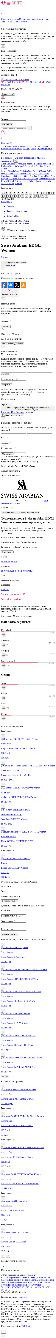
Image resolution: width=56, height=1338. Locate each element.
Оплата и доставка (27, 19)
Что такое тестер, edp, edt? (13, 594)
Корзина (5, 140)
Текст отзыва (8, 921)
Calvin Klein (29, 166)
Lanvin (48, 181)
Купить (5, 405)
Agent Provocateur (9, 164)
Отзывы (15, 19)
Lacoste (25, 181)
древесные (17, 571)
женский (5, 589)
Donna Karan (7, 173)
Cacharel (20, 166)
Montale (18, 183)
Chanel (11, 171)
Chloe (16, 171)
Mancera (5, 183)
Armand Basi (48, 164)
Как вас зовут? (8, 448)
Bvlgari (12, 166)
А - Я (10, 199)
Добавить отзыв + (9, 901)
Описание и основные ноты (13, 513)
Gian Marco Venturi (40, 173)
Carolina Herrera (43, 166)
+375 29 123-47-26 (33, 82)
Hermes (41, 176)
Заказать (6, 327)
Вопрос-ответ (44, 1282)
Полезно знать (33, 513)
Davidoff (37, 171)
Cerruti (4, 171)
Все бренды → (8, 158)
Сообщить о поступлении (12, 415)
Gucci (26, 176)
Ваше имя (6, 910)
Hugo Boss (50, 176)
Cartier (4, 169)
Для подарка (42, 146)
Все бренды (6, 201)
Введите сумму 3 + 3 (10, 916)
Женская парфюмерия (25, 158)
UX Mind (23, 1297)
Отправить (6, 385)
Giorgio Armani (8, 176)
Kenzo (4, 181)
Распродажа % (29, 148)
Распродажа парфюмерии (43, 1280)
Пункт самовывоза (17, 1285)
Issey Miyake (7, 178)
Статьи (15, 21)
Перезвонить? (8, 94)
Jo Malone (33, 178)
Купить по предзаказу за (28, 408)
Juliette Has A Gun (47, 178)
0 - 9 (4, 199)
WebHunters (26, 1326)
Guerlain (33, 176)
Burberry (5, 166)
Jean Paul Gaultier (21, 178)
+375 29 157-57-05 (12, 82)
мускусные (28, 571)
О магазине (6, 19)
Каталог (7, 146)
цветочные (6, 571)
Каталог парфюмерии (11, 1277)
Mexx (11, 183)
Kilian (10, 181)
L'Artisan (17, 181)
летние (14, 561)
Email (4, 437)
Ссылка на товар (9, 379)
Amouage (22, 164)
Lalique (32, 181)
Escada (16, 173)
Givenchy (19, 176)
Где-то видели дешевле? (12, 344)
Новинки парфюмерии (11, 148)
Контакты (23, 21)
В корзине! (17, 412)
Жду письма (7, 454)
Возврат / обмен (33, 1285)
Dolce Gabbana (48, 171)
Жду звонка (7, 125)
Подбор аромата (44, 148)
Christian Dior (26, 171)
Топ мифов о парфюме (11, 599)
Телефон (6, 119)
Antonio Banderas (34, 164)
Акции (39, 19)
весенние (5, 561)
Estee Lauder (25, 173)
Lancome (40, 181)
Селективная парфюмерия (24, 146)
